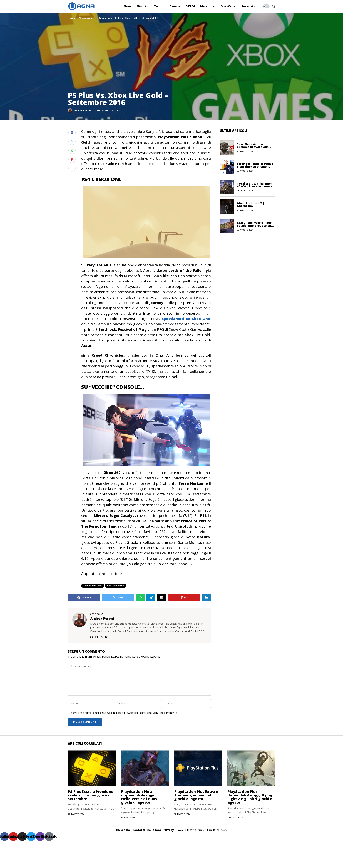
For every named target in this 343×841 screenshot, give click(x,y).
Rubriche (104, 17)
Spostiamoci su (186, 318)
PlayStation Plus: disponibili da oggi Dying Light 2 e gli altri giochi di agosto (250, 797)
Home (71, 17)
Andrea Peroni (82, 110)
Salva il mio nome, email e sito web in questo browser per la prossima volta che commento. (124, 712)
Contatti (138, 830)
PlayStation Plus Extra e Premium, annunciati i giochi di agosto (196, 795)
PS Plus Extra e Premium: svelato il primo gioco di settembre (90, 795)
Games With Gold (93, 585)
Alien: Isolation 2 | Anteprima (250, 204)
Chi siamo (123, 830)
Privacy (168, 830)
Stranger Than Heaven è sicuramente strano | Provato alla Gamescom (255, 166)
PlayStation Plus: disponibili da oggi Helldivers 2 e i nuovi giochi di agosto (139, 797)
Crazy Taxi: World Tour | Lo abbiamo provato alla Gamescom (255, 225)
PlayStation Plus (115, 585)
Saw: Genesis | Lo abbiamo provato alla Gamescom (253, 147)
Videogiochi (86, 17)
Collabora (154, 830)
